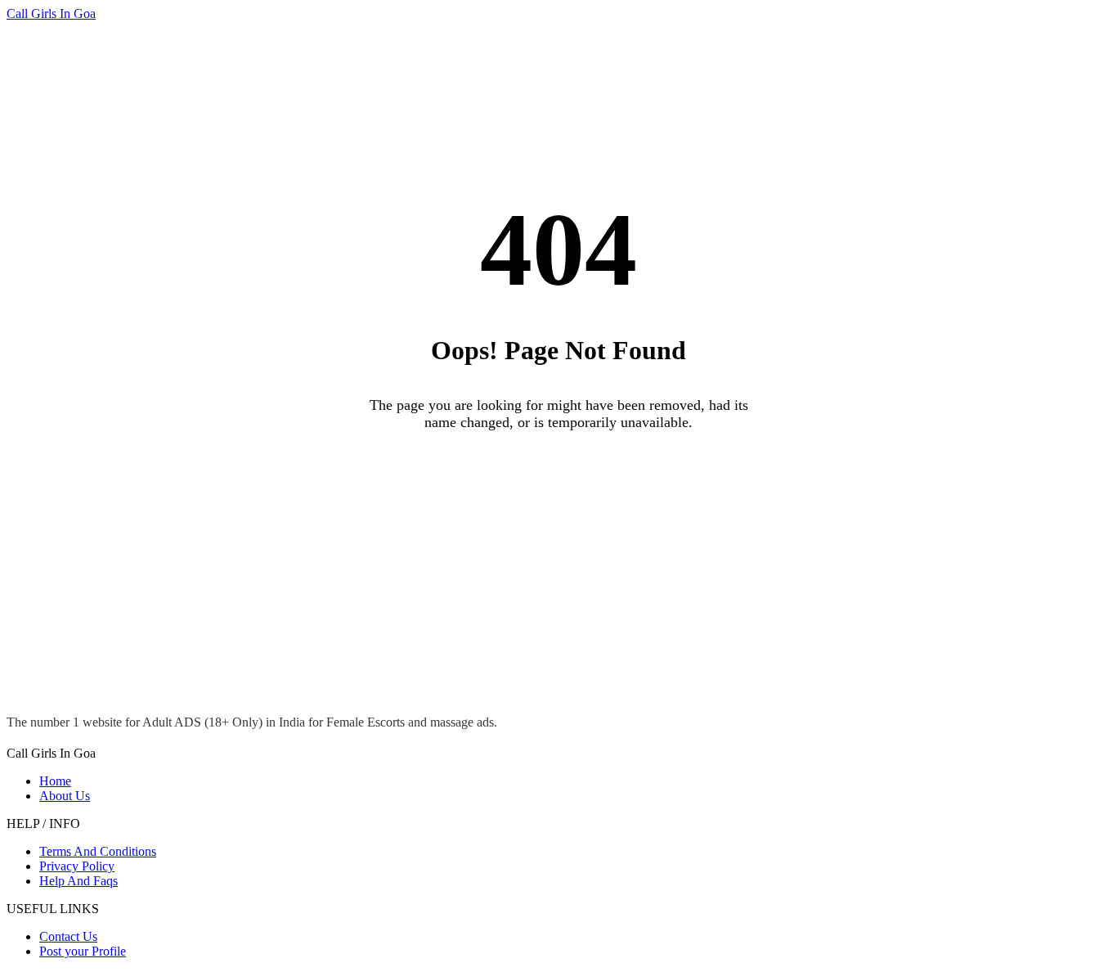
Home (55, 781)
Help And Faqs (78, 881)
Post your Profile (82, 951)
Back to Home (558, 475)
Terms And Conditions (97, 851)
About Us (64, 796)
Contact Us (68, 936)
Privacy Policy (76, 866)
